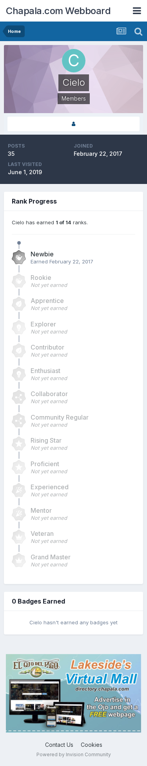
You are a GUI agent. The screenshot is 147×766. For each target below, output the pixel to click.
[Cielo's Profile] (73, 124)
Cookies (91, 744)
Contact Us (59, 744)
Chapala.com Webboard (58, 10)
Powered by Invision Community (73, 754)
